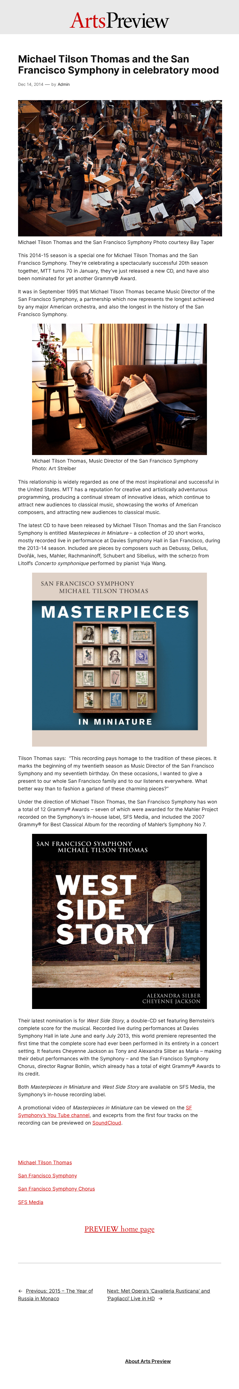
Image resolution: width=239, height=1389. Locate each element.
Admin (64, 84)
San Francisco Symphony (47, 1176)
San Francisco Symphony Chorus (56, 1189)
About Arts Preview (148, 1361)
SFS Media (30, 1202)
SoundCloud (106, 1123)
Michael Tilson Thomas (45, 1162)
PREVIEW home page (119, 1229)
